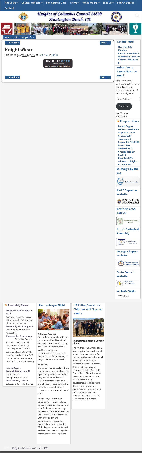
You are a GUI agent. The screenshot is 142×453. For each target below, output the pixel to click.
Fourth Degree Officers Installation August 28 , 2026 (128, 129)
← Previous (12, 42)
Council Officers (30, 2)
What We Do (89, 2)
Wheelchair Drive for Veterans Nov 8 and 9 (129, 59)
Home (6, 37)
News (73, 2)
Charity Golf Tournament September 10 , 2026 (128, 139)
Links (16, 37)
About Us (10, 2)
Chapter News (129, 121)
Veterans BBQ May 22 (17, 380)
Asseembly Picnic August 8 (19, 326)
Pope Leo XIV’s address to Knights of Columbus (127, 161)
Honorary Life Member (125, 48)
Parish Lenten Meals (128, 53)
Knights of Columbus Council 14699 (30, 448)
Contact (9, 8)
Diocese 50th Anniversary (19, 335)
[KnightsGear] (58, 65)
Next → (105, 42)
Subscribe (124, 106)
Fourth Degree (125, 2)
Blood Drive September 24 (125, 147)
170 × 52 (43, 54)
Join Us (107, 2)
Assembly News (18, 305)
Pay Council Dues (56, 2)
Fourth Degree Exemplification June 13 (18, 369)
